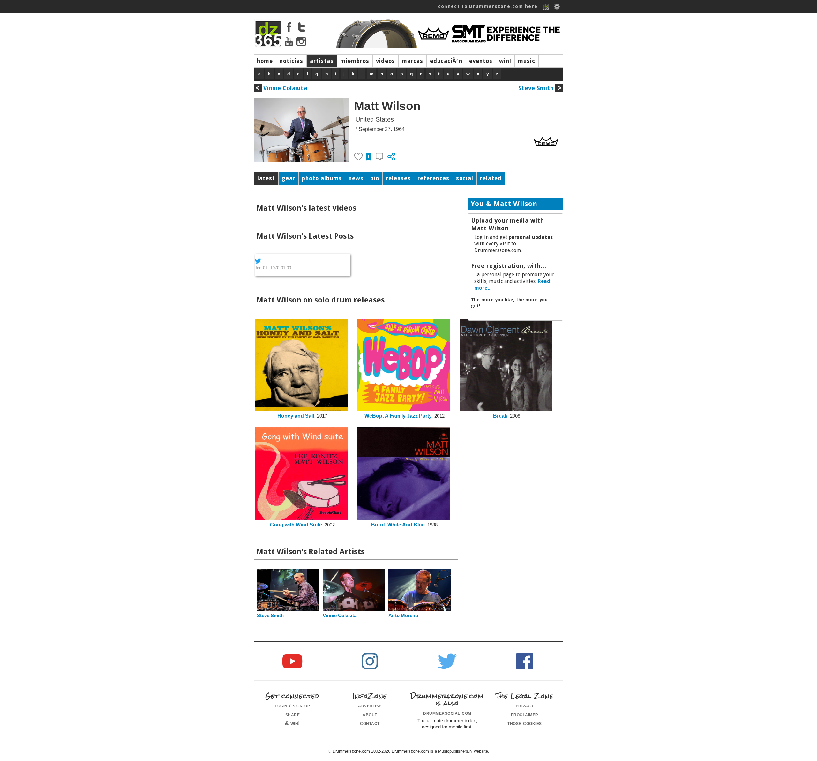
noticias (291, 61)
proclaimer (524, 714)
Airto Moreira (403, 615)
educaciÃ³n (446, 61)
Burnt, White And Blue (398, 524)
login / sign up (292, 705)
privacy (525, 705)
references (433, 178)
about (370, 714)
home (265, 61)
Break (500, 416)
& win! (292, 723)
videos (385, 61)
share (292, 714)
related (491, 178)
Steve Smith (536, 88)
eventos (480, 61)
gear (288, 178)
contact (370, 723)
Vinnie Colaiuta (285, 88)
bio (374, 178)
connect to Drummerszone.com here (488, 6)
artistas (322, 61)
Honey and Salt (295, 416)
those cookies (524, 723)
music (526, 61)
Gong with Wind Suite (296, 524)
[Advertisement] (515, 367)
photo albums (322, 178)
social (464, 178)
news (356, 178)
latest (266, 178)
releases (398, 178)
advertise (370, 705)
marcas (412, 61)
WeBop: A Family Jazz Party (398, 416)
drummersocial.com (447, 713)
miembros (354, 61)
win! (505, 61)
